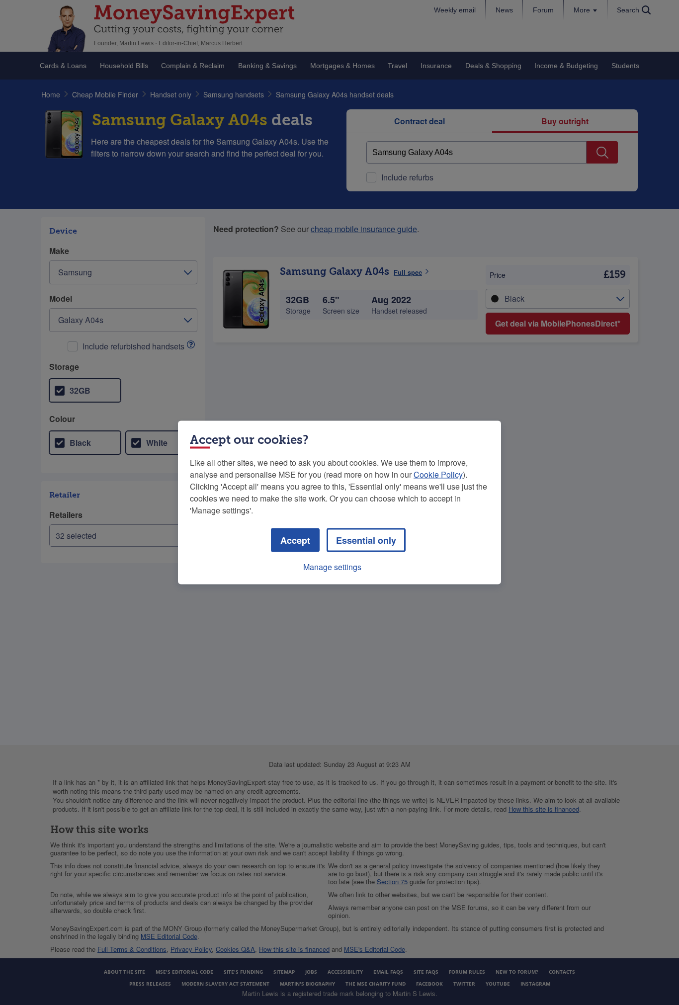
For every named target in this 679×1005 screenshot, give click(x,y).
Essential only (366, 540)
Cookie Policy (438, 474)
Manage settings (332, 567)
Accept (295, 540)
